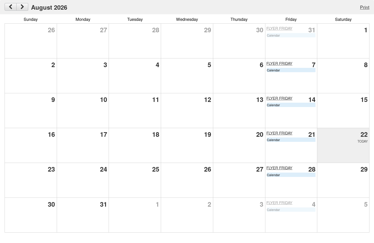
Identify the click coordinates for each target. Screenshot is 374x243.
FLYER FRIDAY (279, 28)
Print (364, 7)
